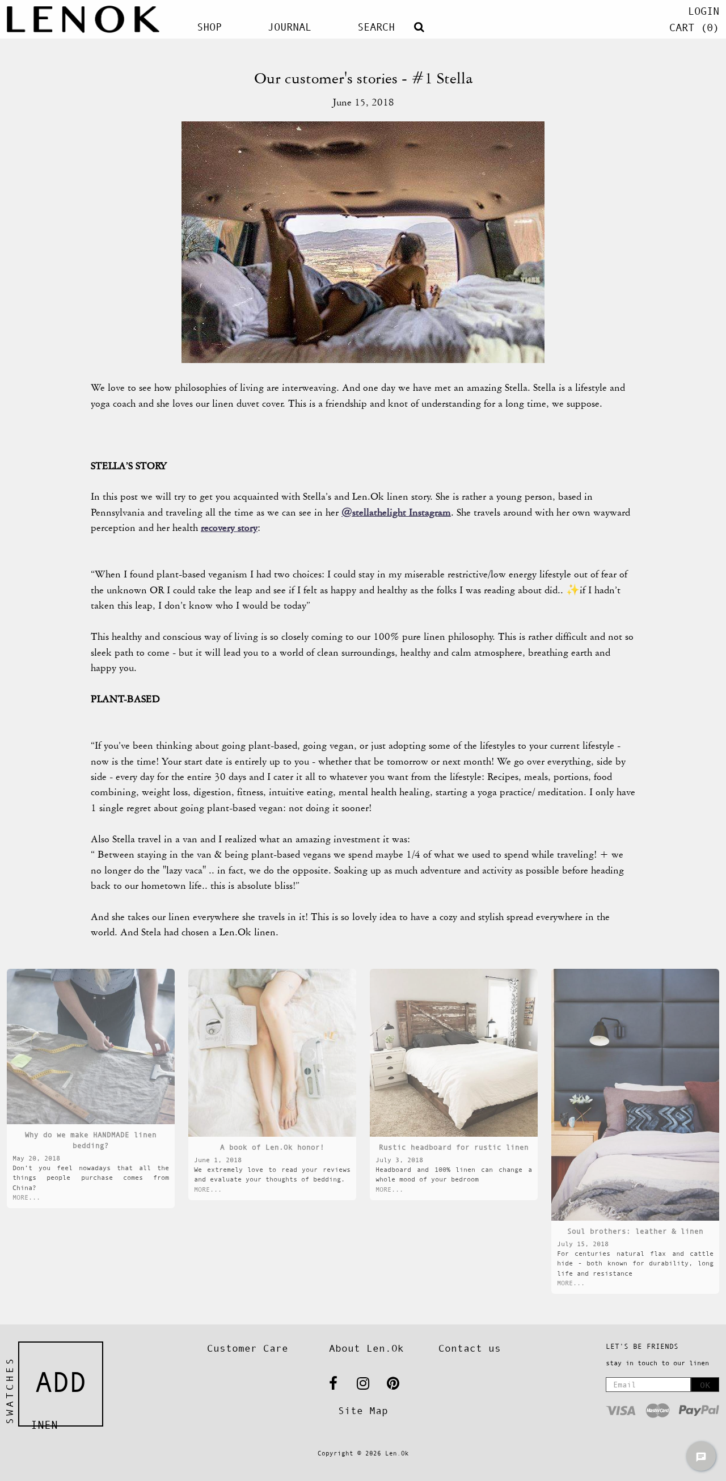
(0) (694, 27)
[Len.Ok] (83, 19)
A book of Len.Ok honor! (272, 1147)
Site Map (363, 1410)
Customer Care (247, 1348)
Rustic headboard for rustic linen (454, 1147)
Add (60, 1382)
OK (705, 1385)
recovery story (229, 527)
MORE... (26, 1197)
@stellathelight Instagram (396, 512)
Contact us (469, 1348)
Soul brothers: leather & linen (635, 1231)
